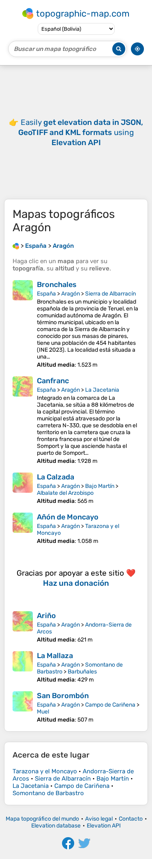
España (46, 293)
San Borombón (63, 695)
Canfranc (53, 380)
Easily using (80, 132)
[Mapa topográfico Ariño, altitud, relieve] (23, 627)
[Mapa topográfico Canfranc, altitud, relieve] (23, 420)
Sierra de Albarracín (110, 293)
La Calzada (55, 477)
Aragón (70, 293)
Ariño (46, 615)
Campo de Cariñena (110, 704)
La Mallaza (55, 655)
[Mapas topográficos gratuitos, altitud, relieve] (16, 245)
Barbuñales (82, 671)
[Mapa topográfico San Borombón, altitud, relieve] (23, 707)
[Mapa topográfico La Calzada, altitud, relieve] (23, 488)
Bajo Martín (99, 486)
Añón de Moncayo (67, 517)
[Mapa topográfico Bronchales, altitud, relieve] (23, 324)
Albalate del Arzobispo (65, 493)
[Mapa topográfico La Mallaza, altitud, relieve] (23, 667)
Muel (43, 711)
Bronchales (57, 284)
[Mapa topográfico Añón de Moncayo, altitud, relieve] (23, 529)
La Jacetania (102, 389)
